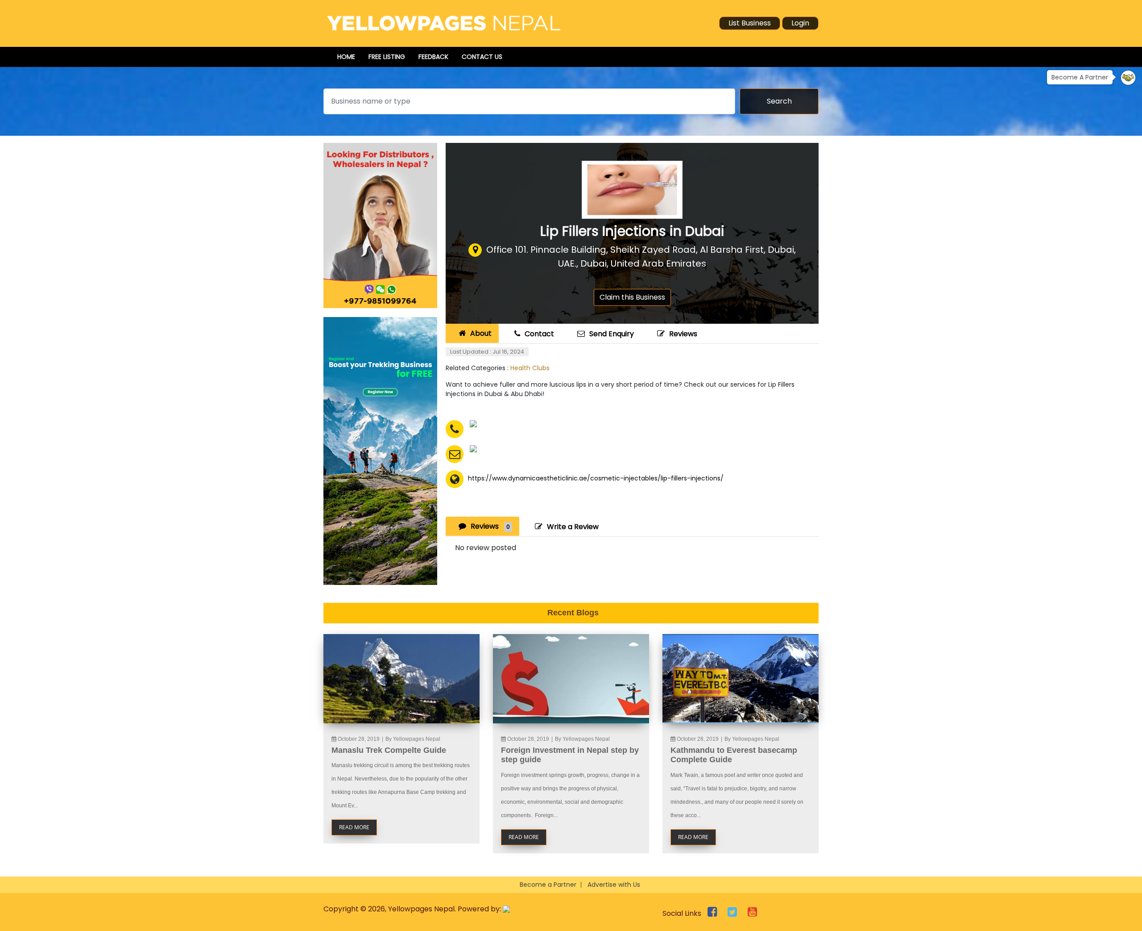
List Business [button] (749, 23)
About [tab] (481, 333)
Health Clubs (530, 367)
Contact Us (482, 56)
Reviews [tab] (490, 526)
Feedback (433, 56)
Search (779, 101)
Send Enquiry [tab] (611, 334)
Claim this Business (632, 297)
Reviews (683, 334)
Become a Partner (548, 884)
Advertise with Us (614, 884)
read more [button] (354, 827)
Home (346, 56)
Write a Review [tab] (573, 527)
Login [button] (800, 23)
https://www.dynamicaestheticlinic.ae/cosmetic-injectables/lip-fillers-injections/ (596, 478)
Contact (539, 334)
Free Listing (386, 56)
